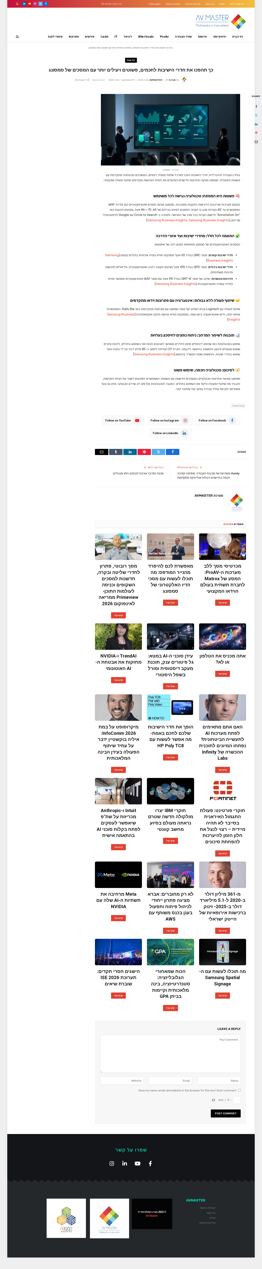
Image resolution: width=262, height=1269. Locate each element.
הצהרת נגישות (173, 3)
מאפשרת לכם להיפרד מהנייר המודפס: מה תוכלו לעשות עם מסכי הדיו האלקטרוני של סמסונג (170, 578)
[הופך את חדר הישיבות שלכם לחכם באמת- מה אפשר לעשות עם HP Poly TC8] (170, 707)
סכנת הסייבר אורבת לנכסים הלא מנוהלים (138, 473)
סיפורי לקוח (55, 36)
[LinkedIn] (256, 124)
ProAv (164, 36)
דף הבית (237, 36)
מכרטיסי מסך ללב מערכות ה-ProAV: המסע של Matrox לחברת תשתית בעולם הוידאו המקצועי (222, 578)
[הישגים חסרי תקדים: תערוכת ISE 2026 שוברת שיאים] (118, 952)
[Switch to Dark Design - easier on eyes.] (17, 3)
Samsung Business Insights (167, 220)
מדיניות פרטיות (192, 3)
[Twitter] (256, 115)
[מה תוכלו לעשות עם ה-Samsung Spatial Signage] (222, 952)
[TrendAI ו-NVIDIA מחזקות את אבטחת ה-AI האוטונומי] (118, 636)
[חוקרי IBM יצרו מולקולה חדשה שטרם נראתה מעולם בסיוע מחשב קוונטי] (170, 791)
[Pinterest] (256, 133)
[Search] (18, 36)
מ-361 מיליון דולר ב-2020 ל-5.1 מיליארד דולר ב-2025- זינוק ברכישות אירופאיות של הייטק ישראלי (222, 906)
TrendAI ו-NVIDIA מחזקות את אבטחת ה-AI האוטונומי (118, 662)
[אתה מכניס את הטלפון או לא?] (222, 636)
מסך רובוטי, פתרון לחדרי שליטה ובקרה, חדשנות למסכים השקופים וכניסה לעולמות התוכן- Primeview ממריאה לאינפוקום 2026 (118, 584)
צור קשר (209, 3)
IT (116, 36)
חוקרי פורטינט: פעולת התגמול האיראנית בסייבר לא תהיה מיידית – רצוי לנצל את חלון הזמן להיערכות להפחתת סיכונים (222, 826)
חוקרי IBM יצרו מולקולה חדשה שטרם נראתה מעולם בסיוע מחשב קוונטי (170, 820)
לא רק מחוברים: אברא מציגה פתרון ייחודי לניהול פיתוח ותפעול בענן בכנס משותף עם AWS (171, 906)
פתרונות (74, 36)
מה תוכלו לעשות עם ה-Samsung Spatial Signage (222, 978)
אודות (222, 3)
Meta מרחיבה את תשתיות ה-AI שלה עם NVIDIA (118, 900)
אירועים (90, 36)
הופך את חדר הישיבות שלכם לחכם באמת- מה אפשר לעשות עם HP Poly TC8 (170, 736)
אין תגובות (97, 80)
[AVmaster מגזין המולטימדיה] (221, 21)
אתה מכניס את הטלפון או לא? (222, 659)
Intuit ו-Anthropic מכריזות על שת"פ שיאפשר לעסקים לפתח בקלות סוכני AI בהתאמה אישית (118, 823)
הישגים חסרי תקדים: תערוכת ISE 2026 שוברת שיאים (118, 978)
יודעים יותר (219, 36)
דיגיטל (128, 36)
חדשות (202, 36)
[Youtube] (137, 1163)
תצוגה (104, 36)
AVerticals (146, 36)
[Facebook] (256, 106)
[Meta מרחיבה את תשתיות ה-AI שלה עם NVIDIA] (118, 875)
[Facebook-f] (150, 1163)
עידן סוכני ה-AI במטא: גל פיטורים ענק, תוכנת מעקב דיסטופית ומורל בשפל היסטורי (170, 665)
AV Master (152, 1215)
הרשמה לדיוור (237, 3)
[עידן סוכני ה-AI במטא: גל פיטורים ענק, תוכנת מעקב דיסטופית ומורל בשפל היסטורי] (170, 636)
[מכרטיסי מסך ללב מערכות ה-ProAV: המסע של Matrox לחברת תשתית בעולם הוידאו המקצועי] (222, 546)
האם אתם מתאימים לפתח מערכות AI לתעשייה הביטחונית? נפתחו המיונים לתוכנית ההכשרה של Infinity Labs (222, 742)
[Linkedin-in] (124, 1163)
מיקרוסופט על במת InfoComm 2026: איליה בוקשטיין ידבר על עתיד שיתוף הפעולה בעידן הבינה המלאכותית (118, 742)
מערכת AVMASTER (209, 495)
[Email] (256, 142)
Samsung (238, 405)
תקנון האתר (154, 3)
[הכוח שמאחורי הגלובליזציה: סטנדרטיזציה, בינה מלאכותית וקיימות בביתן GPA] (170, 952)
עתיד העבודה (183, 36)
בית (170, 47)
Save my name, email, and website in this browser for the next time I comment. (187, 1090)
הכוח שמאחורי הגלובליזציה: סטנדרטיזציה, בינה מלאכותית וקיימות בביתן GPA (170, 984)
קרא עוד (222, 602)
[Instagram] (111, 1163)
